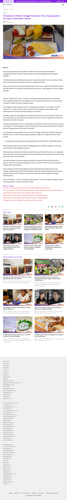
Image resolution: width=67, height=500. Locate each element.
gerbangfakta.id (7, 456)
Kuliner (5, 13)
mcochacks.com (7, 409)
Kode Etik (17, 493)
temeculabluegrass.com (9, 390)
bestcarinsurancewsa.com (10, 403)
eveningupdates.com (9, 407)
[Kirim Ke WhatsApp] (62, 206)
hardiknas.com (7, 466)
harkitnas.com (7, 472)
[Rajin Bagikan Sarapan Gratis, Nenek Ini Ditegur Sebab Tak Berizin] (54, 219)
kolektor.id (6, 483)
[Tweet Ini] (52, 206)
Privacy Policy (26, 493)
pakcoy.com (6, 468)
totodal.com (6, 396)
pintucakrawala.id (8, 434)
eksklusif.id (6, 367)
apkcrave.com (7, 398)
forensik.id (6, 464)
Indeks (10, 493)
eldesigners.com (7, 392)
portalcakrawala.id (8, 450)
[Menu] (4, 4)
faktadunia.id (6, 420)
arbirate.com (6, 386)
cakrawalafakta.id (8, 440)
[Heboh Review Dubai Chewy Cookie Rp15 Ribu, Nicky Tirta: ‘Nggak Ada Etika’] (12, 238)
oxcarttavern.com (8, 413)
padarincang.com (8, 481)
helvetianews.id (7, 428)
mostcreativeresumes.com (10, 411)
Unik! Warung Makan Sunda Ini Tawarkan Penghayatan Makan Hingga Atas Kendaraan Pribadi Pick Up (33, 190)
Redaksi (34, 493)
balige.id (5, 379)
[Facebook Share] (48, 206)
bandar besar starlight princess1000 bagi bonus (16, 351)
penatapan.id (6, 377)
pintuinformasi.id (7, 444)
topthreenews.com (8, 381)
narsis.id (5, 460)
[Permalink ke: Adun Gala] (4, 22)
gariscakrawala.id (8, 424)
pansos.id (5, 462)
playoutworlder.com (8, 388)
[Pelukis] (9, 5)
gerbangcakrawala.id (9, 426)
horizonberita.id (7, 448)
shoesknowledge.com (9, 416)
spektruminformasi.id (9, 452)
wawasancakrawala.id (9, 436)
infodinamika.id (7, 458)
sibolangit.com (7, 476)
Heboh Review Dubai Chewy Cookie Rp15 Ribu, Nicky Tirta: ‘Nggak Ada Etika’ (25, 195)
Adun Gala (9, 21)
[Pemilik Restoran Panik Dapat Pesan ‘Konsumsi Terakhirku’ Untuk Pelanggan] (33, 238)
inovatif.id (5, 369)
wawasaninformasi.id (9, 446)
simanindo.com (7, 480)
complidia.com (7, 405)
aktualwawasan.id (8, 454)
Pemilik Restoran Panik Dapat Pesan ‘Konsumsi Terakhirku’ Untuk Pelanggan (25, 198)
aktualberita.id (7, 438)
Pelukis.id (39, 495)
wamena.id (6, 373)
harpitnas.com (7, 470)
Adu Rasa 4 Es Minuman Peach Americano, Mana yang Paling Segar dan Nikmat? (26, 188)
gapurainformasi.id (8, 422)
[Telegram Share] (59, 206)
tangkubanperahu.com (9, 474)
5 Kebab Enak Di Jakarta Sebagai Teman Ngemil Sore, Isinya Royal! (22, 200)
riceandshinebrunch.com (10, 414)
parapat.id (6, 375)
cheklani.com (6, 394)
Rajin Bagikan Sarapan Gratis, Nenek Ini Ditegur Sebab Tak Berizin (22, 193)
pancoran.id (6, 361)
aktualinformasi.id (8, 418)
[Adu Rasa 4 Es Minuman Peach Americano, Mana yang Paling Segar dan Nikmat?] (12, 219)
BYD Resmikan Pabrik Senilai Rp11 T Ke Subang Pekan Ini (23, 1)
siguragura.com (7, 478)
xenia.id (5, 371)
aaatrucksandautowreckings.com (12, 383)
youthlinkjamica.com (9, 385)
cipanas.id (6, 365)
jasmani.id (6, 363)
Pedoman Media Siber (52, 493)
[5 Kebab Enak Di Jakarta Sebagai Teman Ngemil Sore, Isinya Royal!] (54, 238)
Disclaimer (41, 493)
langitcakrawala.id (8, 430)
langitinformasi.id (8, 432)
